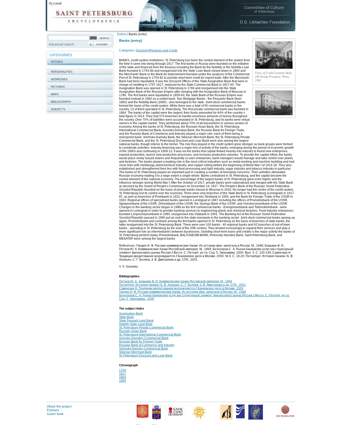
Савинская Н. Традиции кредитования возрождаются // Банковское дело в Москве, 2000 (181, 288)
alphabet (102, 44)
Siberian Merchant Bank (135, 352)
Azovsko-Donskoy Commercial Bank (144, 338)
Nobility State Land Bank (136, 324)
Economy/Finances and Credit (156, 50)
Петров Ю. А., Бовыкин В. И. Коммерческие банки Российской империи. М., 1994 (175, 281)
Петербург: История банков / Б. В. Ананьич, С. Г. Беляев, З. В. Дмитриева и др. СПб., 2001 (182, 285)
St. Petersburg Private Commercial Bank (146, 327)
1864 (122, 377)
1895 (122, 381)
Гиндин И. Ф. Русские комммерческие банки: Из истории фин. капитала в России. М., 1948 (182, 292)
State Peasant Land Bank (136, 320)
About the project (59, 406)
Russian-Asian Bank (133, 331)
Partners (53, 410)
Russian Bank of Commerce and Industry (146, 345)
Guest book (55, 414)
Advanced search (61, 44)
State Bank (126, 317)
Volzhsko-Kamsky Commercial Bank (143, 348)
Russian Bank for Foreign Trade (140, 341)
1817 (122, 374)
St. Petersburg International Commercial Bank (150, 334)
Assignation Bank (131, 313)
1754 (122, 370)
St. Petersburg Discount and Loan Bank (145, 355)
